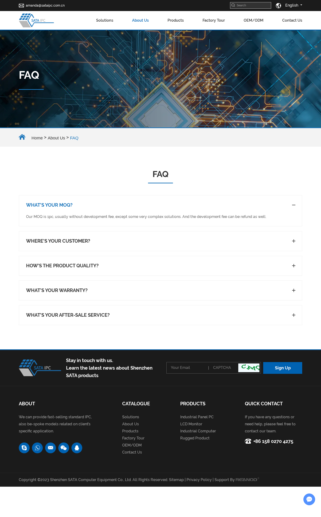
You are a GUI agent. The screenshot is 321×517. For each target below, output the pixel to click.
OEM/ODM (253, 20)
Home (37, 138)
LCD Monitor (191, 424)
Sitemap (176, 480)
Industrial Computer (198, 431)
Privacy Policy (199, 480)
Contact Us (292, 20)
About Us (140, 20)
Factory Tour (214, 20)
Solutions (104, 20)
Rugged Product (195, 438)
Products (176, 20)
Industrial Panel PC (197, 417)
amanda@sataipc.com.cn (45, 5)
